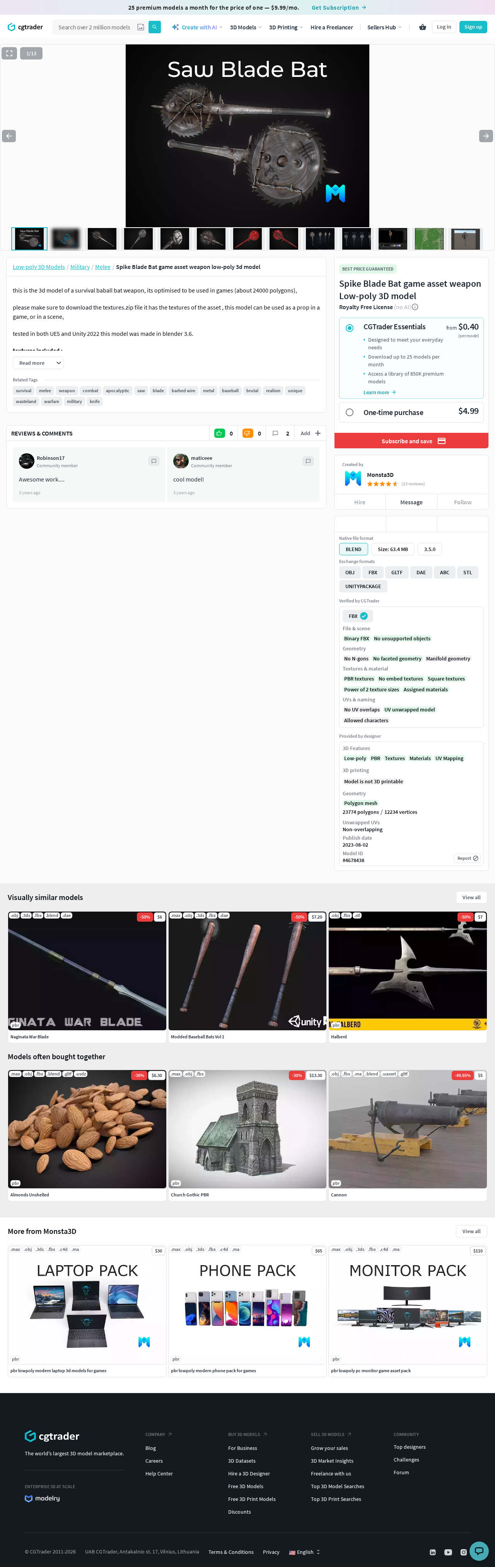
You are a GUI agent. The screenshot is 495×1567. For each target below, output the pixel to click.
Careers (154, 1460)
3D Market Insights (332, 1460)
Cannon (339, 1195)
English (301, 1552)
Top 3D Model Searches (337, 1486)
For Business (242, 1447)
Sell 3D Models (328, 1434)
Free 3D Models (245, 1486)
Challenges (406, 1459)
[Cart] (422, 27)
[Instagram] (464, 1552)
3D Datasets (242, 1460)
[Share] (462, 524)
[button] (141, 27)
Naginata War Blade (29, 1037)
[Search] (154, 27)
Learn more (376, 392)
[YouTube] (449, 1552)
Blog (150, 1447)
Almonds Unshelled (29, 1195)
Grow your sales (329, 1447)
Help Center (159, 1473)
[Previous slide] (9, 136)
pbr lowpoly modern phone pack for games (213, 1370)
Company (155, 1434)
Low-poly (355, 758)
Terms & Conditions (231, 1551)
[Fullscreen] (9, 53)
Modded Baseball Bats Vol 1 (197, 1037)
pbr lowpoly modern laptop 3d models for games (58, 1370)
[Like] (360, 524)
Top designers (410, 1446)
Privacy (271, 1551)
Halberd (339, 1037)
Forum (401, 1472)
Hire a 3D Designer (249, 1473)
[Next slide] (486, 136)
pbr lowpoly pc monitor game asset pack (371, 1370)
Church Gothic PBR (190, 1195)
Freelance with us (331, 1473)
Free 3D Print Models (252, 1499)
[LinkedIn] (433, 1552)
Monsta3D (380, 474)
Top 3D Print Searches (336, 1499)
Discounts (239, 1511)
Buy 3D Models (244, 1434)
